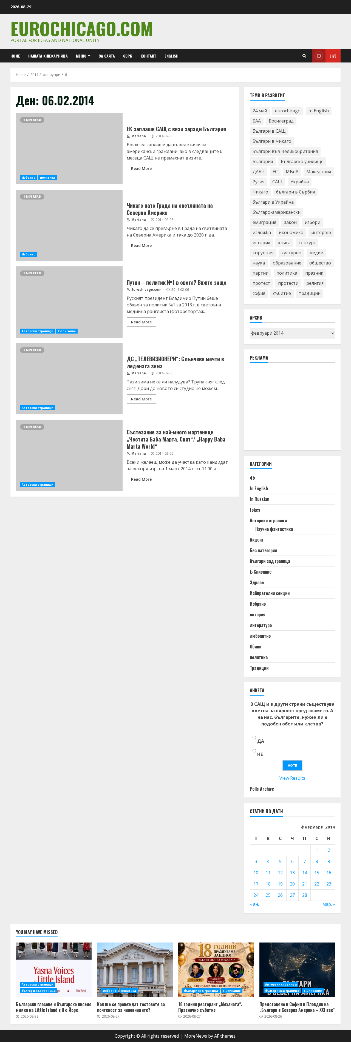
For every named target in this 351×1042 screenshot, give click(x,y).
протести (288, 283)
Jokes (255, 509)
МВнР (292, 172)
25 (268, 895)
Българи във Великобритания (285, 151)
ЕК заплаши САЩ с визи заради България (69, 148)
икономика (291, 232)
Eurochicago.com (81, 28)
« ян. (254, 904)
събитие (282, 293)
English (172, 56)
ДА (260, 741)
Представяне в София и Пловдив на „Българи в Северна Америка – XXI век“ (297, 970)
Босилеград (281, 121)
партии (260, 273)
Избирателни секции (270, 593)
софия (259, 293)
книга (284, 243)
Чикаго (260, 192)
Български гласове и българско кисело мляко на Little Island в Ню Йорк (54, 970)
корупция (263, 253)
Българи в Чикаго (272, 141)
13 (292, 873)
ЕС (275, 172)
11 (268, 873)
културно (291, 253)
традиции (310, 293)
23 (328, 884)
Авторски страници (37, 331)
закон (290, 222)
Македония (318, 172)
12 (280, 873)
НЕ (260, 754)
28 (304, 895)
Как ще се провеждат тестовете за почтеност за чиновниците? (135, 970)
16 (328, 873)
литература (261, 625)
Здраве (257, 582)
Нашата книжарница (48, 56)
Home (15, 56)
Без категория (263, 550)
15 (316, 873)
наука (259, 263)
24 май (260, 111)
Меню (81, 56)
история (261, 243)
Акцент (257, 539)
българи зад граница (270, 561)
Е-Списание (67, 331)
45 (252, 477)
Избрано (28, 178)
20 (292, 884)
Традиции (259, 668)
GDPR (127, 56)
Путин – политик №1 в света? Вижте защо (69, 302)
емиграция (264, 222)
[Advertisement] (291, 409)
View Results (292, 778)
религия (315, 283)
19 (280, 884)
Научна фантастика (274, 529)
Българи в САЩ (269, 131)
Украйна (299, 182)
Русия (258, 182)
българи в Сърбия (295, 192)
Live (333, 56)
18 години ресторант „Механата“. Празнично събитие (216, 970)
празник (314, 273)
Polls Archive (262, 788)
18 (268, 884)
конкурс (307, 243)
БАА (257, 121)
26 (280, 895)
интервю (321, 232)
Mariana (138, 136)
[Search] (304, 56)
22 (316, 884)
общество (320, 263)
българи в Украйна (273, 202)
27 (292, 895)
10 (255, 873)
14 (304, 873)
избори (312, 222)
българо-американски (277, 212)
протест (261, 283)
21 (304, 884)
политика (47, 178)
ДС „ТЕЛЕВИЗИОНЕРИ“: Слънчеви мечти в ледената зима (69, 378)
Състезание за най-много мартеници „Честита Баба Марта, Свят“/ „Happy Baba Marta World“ (69, 455)
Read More (141, 168)
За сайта (107, 56)
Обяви (255, 646)
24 (255, 895)
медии (316, 253)
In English (318, 111)
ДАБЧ (259, 172)
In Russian (259, 499)
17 (255, 884)
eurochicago (288, 111)
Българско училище (302, 161)
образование (287, 263)
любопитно (260, 636)
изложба (262, 232)
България (263, 161)
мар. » (328, 904)
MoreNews (195, 1036)
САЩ (277, 182)
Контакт (148, 56)
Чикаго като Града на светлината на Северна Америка (69, 225)
